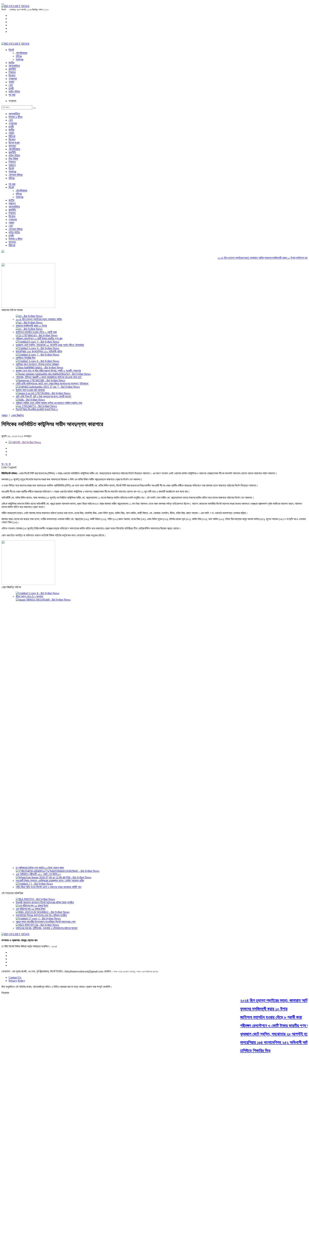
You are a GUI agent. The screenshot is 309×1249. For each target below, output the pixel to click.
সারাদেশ (12, 165)
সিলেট (11, 49)
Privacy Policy (17, 980)
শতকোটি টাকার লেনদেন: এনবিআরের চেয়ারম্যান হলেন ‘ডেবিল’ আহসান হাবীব (50, 880)
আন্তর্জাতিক (14, 65)
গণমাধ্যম (13, 78)
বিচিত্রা (12, 136)
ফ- (7, 464)
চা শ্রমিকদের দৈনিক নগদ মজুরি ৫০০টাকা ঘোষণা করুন (40, 867)
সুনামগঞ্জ (19, 59)
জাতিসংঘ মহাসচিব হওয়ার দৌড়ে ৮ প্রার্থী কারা (36, 332)
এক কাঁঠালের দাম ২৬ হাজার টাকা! (30, 908)
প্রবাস (11, 81)
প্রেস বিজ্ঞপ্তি (17, 415)
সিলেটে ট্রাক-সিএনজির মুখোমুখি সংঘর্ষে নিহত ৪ (37, 409)
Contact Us (15, 977)
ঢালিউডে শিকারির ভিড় (26, 357)
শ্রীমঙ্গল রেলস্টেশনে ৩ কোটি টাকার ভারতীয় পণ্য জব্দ (39, 338)
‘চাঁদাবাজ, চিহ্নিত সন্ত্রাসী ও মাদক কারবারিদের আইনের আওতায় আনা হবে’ (49, 377)
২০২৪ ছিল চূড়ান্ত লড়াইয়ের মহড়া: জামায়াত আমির (225, 257)
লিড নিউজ (13, 158)
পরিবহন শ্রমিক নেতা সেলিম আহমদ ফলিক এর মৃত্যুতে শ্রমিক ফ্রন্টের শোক (49, 402)
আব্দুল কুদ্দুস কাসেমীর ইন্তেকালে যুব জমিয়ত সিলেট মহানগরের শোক (45, 921)
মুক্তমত (12, 145)
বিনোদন (12, 75)
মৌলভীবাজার (21, 53)
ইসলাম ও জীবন (15, 116)
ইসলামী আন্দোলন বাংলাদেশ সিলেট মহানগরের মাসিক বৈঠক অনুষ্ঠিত (45, 902)
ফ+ (3, 464)
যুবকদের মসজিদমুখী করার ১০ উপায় (264, 257)
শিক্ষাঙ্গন (12, 72)
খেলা (11, 85)
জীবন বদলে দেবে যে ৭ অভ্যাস (29, 596)
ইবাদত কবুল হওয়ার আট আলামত (30, 390)
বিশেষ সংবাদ (14, 142)
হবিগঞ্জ (19, 56)
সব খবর (12, 94)
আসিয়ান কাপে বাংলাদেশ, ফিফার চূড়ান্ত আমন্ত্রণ (37, 364)
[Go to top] (2, 3)
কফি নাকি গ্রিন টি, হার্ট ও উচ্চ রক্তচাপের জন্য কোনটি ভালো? (43, 396)
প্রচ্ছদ (4, 415)
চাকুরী (11, 88)
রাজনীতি (12, 69)
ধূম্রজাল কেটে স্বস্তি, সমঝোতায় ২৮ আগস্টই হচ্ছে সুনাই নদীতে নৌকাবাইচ (50, 345)
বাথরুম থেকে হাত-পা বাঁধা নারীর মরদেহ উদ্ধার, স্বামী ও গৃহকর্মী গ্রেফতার (48, 370)
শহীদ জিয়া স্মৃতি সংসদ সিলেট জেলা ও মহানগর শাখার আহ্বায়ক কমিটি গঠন (48, 887)
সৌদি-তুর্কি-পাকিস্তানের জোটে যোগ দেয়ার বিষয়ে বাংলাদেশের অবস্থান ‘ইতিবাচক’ (52, 383)
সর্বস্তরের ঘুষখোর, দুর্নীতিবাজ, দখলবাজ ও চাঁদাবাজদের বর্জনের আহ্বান (46, 928)
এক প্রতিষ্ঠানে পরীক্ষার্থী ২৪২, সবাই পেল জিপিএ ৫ (38, 874)
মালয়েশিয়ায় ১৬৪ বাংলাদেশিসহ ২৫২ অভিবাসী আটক (39, 351)
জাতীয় (11, 62)
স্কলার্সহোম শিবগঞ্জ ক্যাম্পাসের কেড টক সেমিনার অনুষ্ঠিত (41, 915)
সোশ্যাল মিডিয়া (16, 174)
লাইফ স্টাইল (14, 91)
